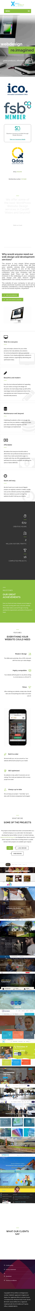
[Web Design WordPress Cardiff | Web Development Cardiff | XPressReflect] (17, 4)
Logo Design (22, 848)
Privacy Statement (11, 1269)
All (10, 848)
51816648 (23, 179)
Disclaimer (9, 1276)
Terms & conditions (11, 1280)
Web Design (17, 853)
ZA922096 (19, 172)
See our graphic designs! (13, 299)
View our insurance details (17, 139)
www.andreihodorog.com (8, 837)
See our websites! (11, 295)
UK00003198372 (12, 1306)
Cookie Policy (9, 1265)
